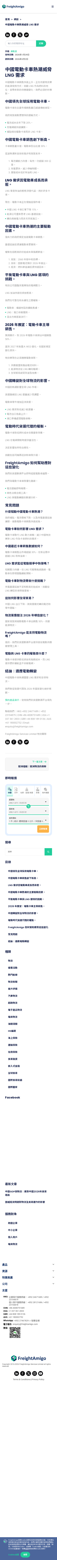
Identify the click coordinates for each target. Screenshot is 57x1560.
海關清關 (12, 1024)
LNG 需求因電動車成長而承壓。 (24, 885)
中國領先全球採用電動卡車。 (23, 871)
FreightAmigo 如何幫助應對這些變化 (28, 927)
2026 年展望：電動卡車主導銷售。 (26, 906)
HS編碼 (12, 1031)
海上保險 (12, 1038)
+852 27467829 (21, 1320)
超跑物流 (12, 1003)
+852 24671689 (35, 1297)
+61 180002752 (16, 1317)
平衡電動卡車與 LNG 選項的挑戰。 (26, 899)
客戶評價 (12, 989)
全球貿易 (12, 1073)
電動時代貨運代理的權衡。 (22, 920)
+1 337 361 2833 (16, 1311)
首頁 (7, 19)
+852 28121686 (35, 1302)
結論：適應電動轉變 (18, 941)
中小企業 (12, 1230)
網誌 (16, 19)
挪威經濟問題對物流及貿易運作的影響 (25, 1202)
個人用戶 (12, 1237)
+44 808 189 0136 (17, 1314)
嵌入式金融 (14, 1066)
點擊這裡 (35, 1320)
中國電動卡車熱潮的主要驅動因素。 (26, 892)
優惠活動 (12, 968)
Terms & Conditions (21, 1379)
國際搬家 (12, 1087)
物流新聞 (12, 982)
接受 (25, 1555)
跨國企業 (12, 1223)
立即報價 (43, 829)
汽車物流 (12, 996)
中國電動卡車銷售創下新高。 (23, 878)
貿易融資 (12, 1059)
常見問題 (12, 934)
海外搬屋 (45, 793)
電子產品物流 (15, 1010)
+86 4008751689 (17, 1308)
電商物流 (12, 1017)
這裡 (26, 1549)
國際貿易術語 (15, 1080)
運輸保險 (12, 1045)
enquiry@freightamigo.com (25, 1324)
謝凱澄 (14, 51)
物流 (10, 960)
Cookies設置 (13, 1555)
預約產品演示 (12, 700)
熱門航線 (12, 975)
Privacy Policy (38, 1379)
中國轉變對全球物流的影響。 (23, 913)
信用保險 (12, 1052)
